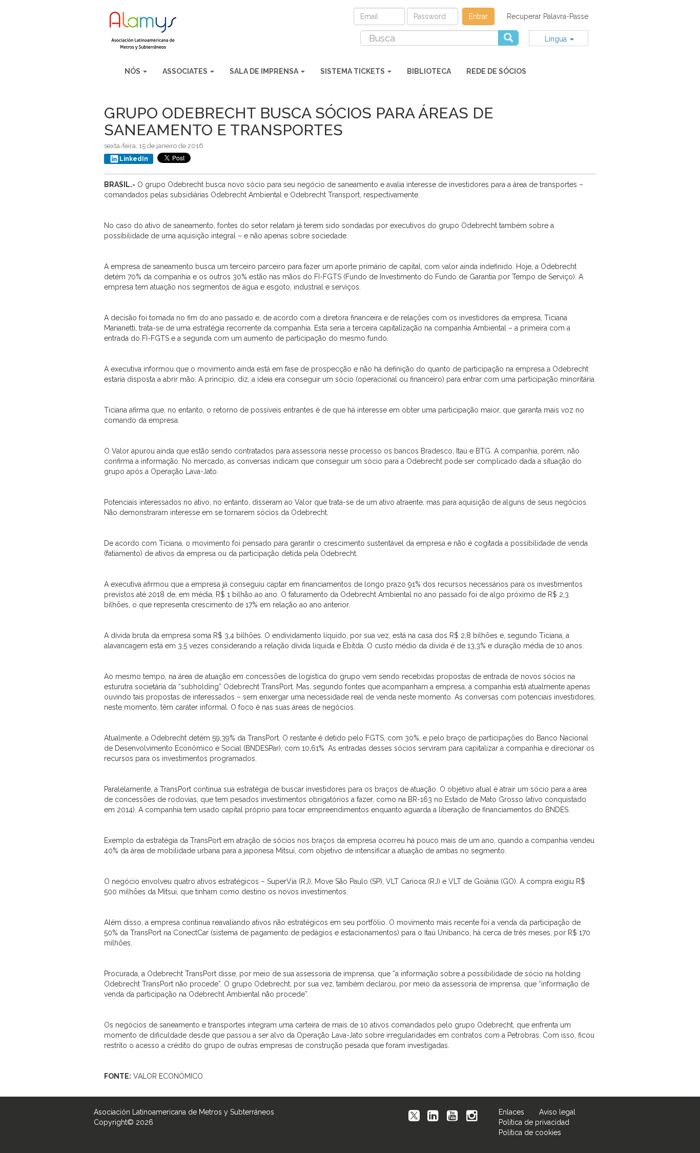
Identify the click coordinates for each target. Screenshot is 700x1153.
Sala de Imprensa (265, 71)
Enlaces (511, 1112)
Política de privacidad (534, 1122)
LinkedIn (133, 158)
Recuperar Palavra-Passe (547, 16)
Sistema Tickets (353, 71)
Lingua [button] (557, 39)
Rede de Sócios (496, 71)
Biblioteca (429, 71)
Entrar (478, 16)
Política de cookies (530, 1132)
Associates (185, 71)
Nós (133, 71)
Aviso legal (557, 1112)
